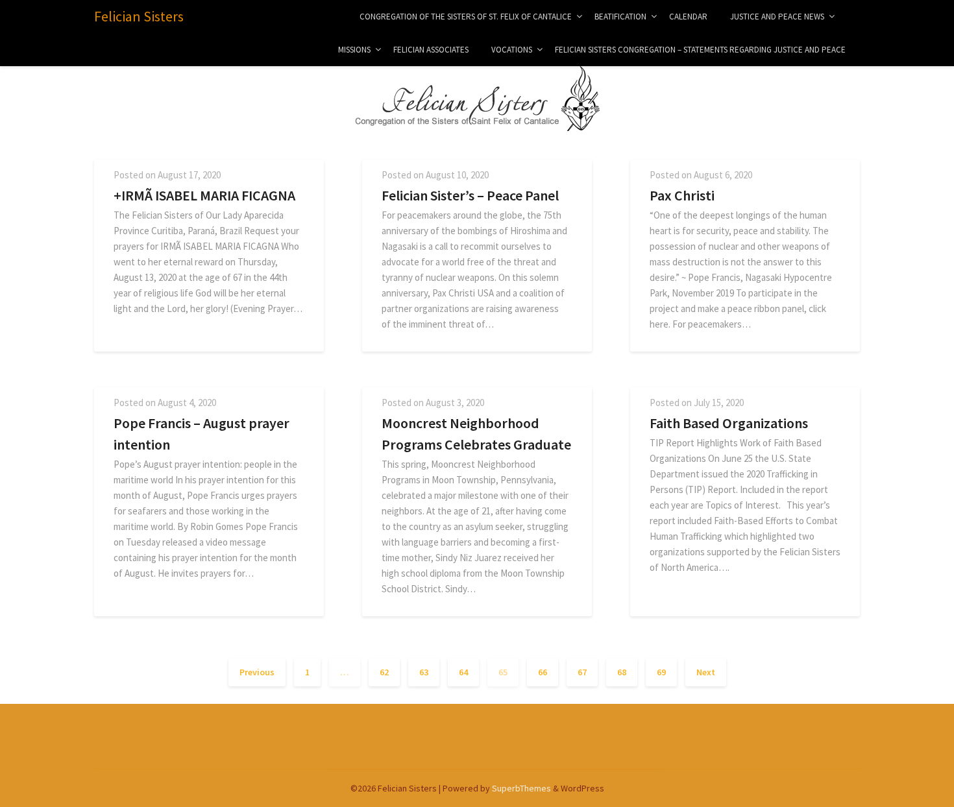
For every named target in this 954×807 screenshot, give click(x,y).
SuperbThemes (521, 788)
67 (582, 672)
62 (384, 672)
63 (423, 672)
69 (661, 672)
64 (463, 672)
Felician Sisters (139, 16)
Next (705, 672)
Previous (257, 672)
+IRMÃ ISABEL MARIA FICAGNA (204, 195)
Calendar (688, 16)
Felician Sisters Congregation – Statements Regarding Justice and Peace (700, 49)
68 (621, 672)
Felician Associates (431, 49)
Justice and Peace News (777, 16)
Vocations (511, 49)
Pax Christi (682, 195)
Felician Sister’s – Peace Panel (470, 195)
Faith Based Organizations (729, 423)
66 (542, 672)
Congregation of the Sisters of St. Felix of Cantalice (466, 16)
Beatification (620, 16)
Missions (354, 49)
